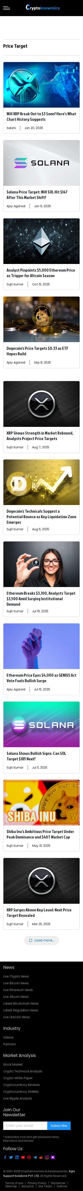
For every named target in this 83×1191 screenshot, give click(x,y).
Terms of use (14, 1183)
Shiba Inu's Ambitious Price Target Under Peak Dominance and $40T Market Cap (40, 834)
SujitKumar (15, 284)
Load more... (44, 940)
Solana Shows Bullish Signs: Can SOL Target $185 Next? (36, 756)
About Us (27, 1186)
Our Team (45, 1186)
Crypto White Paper (18, 1078)
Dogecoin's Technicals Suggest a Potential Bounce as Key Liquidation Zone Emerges (41, 516)
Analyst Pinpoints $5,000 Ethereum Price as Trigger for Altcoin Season (41, 272)
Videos (8, 1037)
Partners (9, 1044)
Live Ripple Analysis (17, 1098)
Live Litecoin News (16, 1017)
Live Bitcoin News (16, 983)
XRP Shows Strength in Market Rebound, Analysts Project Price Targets (40, 435)
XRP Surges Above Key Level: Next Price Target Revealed (39, 912)
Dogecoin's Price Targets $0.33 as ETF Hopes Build (37, 351)
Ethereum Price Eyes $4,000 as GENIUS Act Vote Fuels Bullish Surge (41, 677)
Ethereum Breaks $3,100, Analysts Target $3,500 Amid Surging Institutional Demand (41, 598)
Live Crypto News (16, 976)
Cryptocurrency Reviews (21, 1085)
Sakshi (11, 128)
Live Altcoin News (16, 997)
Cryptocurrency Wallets (21, 1092)
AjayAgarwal (16, 206)
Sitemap (11, 1186)
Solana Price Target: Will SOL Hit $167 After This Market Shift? (37, 194)
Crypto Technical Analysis (22, 1071)
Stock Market (13, 1064)
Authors (62, 1186)
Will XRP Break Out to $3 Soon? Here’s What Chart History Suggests (41, 116)
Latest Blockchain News (21, 1003)
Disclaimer (58, 1183)
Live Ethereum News (18, 990)
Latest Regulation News (20, 1010)
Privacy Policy (37, 1183)
